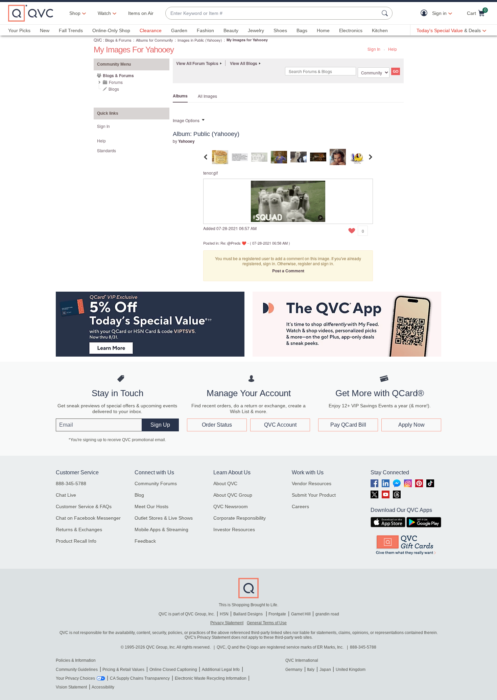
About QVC (225, 483)
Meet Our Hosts (151, 506)
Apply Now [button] (411, 425)
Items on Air (140, 13)
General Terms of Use (267, 622)
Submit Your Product (314, 495)
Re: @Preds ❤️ (233, 243)
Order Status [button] (217, 425)
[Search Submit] (385, 13)
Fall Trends (71, 30)
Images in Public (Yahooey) (200, 40)
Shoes (280, 30)
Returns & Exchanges (79, 529)
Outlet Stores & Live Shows (164, 518)
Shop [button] (74, 13)
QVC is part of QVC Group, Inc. (187, 614)
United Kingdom (350, 669)
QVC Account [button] (280, 425)
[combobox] (272, 13)
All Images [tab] (207, 96)
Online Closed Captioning (173, 669)
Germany (293, 669)
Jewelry (256, 30)
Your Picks (19, 30)
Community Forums (156, 483)
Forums (116, 82)
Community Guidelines (77, 669)
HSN (224, 614)
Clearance (151, 30)
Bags (302, 30)
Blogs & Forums (118, 40)
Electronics (350, 30)
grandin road (327, 614)
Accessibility (103, 687)
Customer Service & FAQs (84, 506)
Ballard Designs (248, 614)
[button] (425, 13)
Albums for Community (154, 40)
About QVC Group (232, 495)
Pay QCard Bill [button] (348, 425)
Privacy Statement (226, 622)
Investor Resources (234, 529)
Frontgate (277, 614)
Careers (300, 506)
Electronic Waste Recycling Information (210, 678)
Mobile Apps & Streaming (161, 529)
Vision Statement (71, 687)
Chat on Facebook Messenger (88, 518)
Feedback (145, 541)
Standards (106, 150)
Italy (310, 669)
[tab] (220, 156)
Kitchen (380, 30)
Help (392, 49)
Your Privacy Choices (75, 678)
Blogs (114, 89)
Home (323, 30)
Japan (325, 669)
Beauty (230, 30)
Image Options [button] (186, 120)
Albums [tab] (180, 96)
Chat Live (66, 495)
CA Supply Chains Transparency (140, 678)
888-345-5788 (71, 483)
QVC (98, 40)
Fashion (205, 30)
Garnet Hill (301, 614)
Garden (179, 30)
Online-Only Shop (111, 30)
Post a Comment (288, 271)
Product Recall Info (76, 541)
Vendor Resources (311, 483)
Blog (139, 495)
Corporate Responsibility (239, 518)
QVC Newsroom (230, 506)
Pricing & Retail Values (123, 669)
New (44, 30)
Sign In (374, 49)
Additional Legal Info (221, 669)
